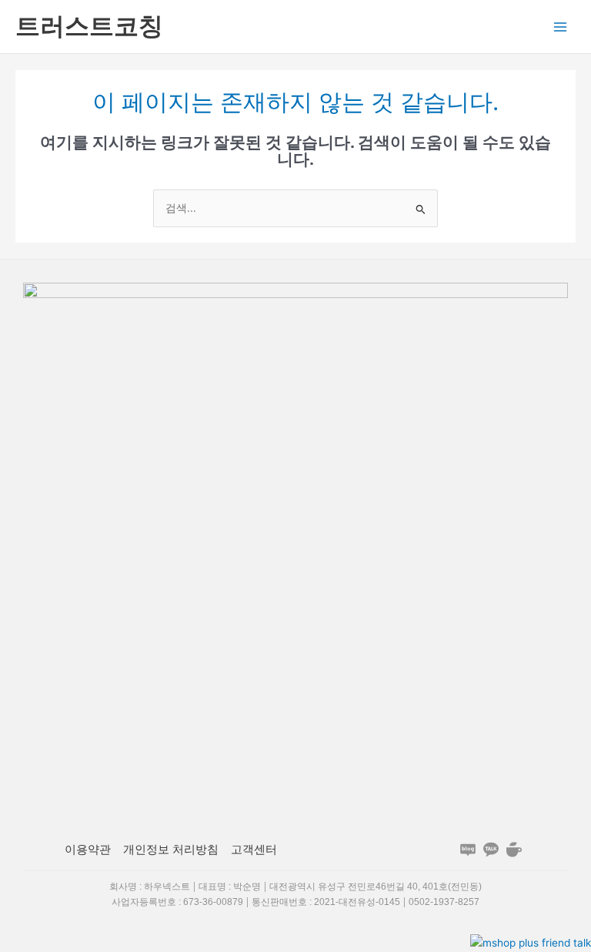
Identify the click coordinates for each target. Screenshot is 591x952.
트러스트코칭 (89, 26)
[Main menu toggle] (560, 26)
